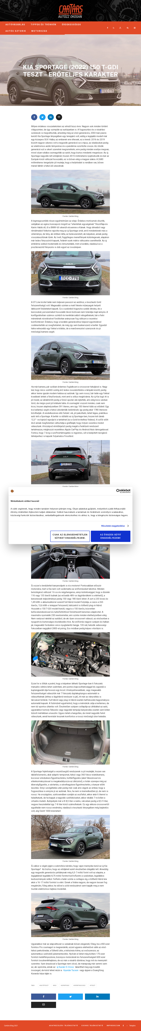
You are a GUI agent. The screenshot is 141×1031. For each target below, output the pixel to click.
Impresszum (113, 1025)
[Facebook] (107, 27)
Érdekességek (71, 24)
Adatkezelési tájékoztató (63, 1025)
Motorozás (39, 31)
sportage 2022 (80, 985)
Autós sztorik (16, 31)
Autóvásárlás (15, 24)
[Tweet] (42, 117)
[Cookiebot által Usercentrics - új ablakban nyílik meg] (118, 491)
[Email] (59, 117)
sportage (65, 985)
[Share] (34, 117)
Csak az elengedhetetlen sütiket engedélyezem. (70, 536)
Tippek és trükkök (44, 24)
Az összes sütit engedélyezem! (110, 536)
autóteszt (44, 985)
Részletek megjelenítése (113, 526)
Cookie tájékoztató (92, 1025)
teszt (93, 985)
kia (55, 985)
